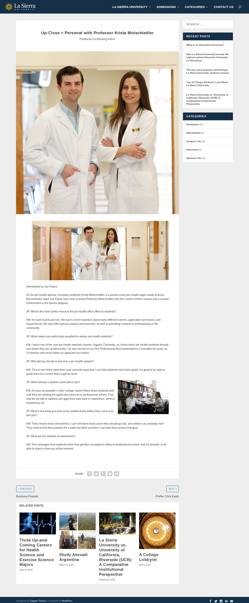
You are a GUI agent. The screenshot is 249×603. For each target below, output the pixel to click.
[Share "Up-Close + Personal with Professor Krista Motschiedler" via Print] (116, 473)
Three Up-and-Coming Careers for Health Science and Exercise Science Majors (36, 552)
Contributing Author (103, 39)
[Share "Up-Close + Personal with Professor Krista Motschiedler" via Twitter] (96, 473)
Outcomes (192, 149)
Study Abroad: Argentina (73, 557)
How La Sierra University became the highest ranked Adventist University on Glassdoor (207, 57)
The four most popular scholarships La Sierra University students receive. (208, 71)
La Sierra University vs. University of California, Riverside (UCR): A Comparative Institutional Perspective (115, 557)
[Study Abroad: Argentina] (77, 531)
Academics (192, 124)
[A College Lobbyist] (157, 531)
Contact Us (224, 7)
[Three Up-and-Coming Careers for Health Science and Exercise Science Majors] (37, 523)
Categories (195, 7)
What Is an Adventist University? (205, 45)
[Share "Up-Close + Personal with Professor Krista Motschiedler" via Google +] (103, 473)
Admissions (166, 7)
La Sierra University (130, 7)
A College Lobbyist (149, 557)
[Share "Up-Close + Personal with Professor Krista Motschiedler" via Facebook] (89, 473)
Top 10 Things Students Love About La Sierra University (207, 84)
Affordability (193, 132)
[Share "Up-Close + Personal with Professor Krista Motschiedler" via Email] (110, 473)
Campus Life (193, 141)
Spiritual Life (193, 158)
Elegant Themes (38, 601)
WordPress (67, 601)
